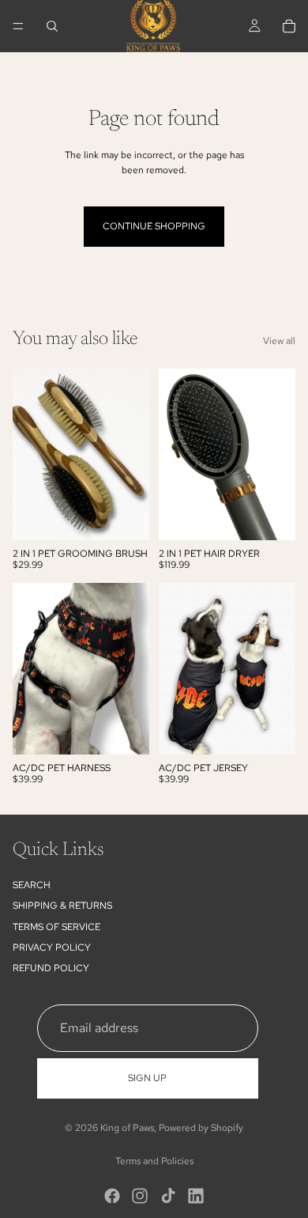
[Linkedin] (195, 1195)
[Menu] (18, 26)
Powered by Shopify (201, 1128)
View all (279, 341)
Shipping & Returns (62, 905)
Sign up (147, 1078)
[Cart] (289, 26)
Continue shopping (154, 226)
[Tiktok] (168, 1195)
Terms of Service (56, 927)
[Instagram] (139, 1195)
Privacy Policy (52, 947)
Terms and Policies (154, 1161)
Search (32, 885)
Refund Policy (51, 968)
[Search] (52, 26)
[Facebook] (112, 1195)
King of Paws (127, 1128)
